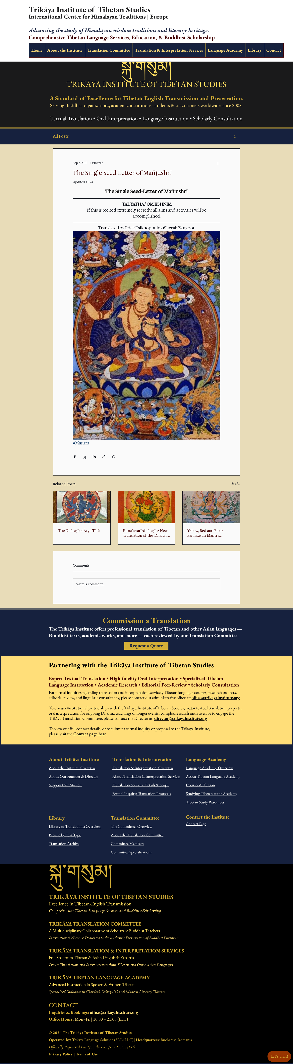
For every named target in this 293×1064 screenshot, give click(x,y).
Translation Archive (64, 843)
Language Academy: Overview (209, 767)
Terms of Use (87, 1054)
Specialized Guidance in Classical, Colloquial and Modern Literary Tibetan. (107, 991)
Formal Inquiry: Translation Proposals (141, 793)
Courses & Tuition (200, 784)
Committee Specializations (131, 852)
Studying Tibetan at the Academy (211, 793)
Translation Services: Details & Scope (140, 784)
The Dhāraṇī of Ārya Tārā (79, 530)
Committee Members (127, 843)
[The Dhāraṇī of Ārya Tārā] (81, 507)
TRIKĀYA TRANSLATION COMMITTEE (95, 924)
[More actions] (217, 163)
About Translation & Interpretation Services (146, 776)
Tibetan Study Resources (205, 802)
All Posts (61, 136)
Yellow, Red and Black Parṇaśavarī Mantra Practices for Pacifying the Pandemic (209, 533)
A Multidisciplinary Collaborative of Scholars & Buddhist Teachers (104, 931)
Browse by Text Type (65, 834)
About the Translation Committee (137, 834)
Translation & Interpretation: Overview (142, 767)
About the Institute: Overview (72, 767)
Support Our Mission (65, 784)
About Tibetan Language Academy (213, 776)
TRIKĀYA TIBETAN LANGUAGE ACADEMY (99, 977)
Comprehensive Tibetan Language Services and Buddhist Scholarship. (105, 911)
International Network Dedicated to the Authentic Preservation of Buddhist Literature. (114, 937)
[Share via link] (104, 457)
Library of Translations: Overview (75, 826)
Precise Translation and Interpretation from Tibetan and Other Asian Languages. (111, 964)
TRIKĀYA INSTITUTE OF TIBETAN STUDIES (146, 84)
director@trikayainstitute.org (180, 718)
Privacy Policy (61, 1054)
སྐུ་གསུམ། (146, 67)
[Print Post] (114, 457)
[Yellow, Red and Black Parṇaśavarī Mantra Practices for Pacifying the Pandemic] (211, 507)
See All (235, 483)
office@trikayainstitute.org (216, 697)
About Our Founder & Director (73, 776)
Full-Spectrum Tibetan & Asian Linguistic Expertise (92, 957)
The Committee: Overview (131, 826)
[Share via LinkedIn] (94, 457)
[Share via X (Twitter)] (84, 457)
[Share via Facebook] (75, 457)
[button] (235, 136)
